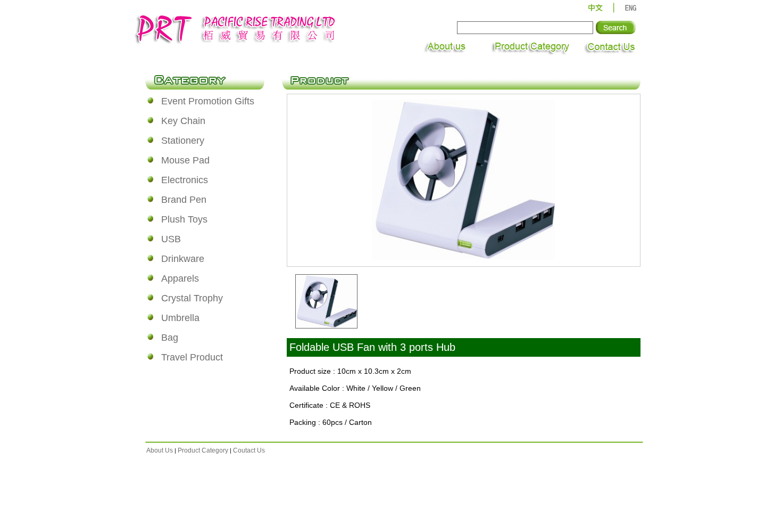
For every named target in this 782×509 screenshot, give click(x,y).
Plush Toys (184, 219)
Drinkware (182, 258)
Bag (169, 337)
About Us (159, 450)
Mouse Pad (185, 160)
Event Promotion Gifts (207, 101)
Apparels (180, 278)
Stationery (182, 140)
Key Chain (183, 121)
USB (171, 239)
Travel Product (192, 357)
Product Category (203, 450)
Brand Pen (183, 199)
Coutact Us (249, 450)
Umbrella (180, 318)
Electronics (184, 180)
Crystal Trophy (192, 298)
